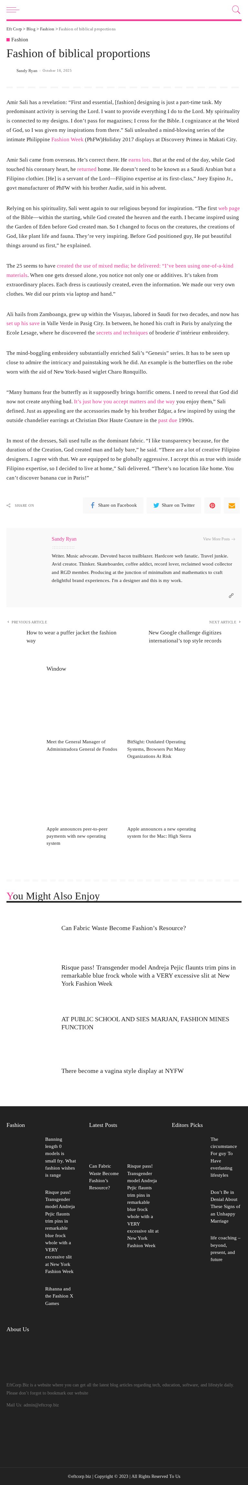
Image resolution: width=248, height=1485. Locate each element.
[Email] (232, 505)
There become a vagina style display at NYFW (122, 1070)
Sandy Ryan (26, 71)
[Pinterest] (212, 505)
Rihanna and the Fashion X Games (59, 1296)
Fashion (19, 39)
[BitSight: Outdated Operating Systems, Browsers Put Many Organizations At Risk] (164, 707)
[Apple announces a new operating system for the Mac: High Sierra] (164, 794)
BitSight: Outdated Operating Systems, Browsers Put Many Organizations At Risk (156, 749)
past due (167, 420)
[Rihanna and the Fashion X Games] (22, 1297)
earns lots (139, 160)
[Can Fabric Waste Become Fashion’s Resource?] (30, 929)
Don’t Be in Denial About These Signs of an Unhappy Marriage (225, 1207)
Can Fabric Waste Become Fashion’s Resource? (123, 927)
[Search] (235, 9)
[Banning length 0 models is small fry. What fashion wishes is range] (22, 1158)
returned (87, 169)
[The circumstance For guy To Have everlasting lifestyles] (188, 1158)
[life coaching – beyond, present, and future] (188, 1249)
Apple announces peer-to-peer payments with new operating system (77, 836)
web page (229, 208)
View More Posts (216, 539)
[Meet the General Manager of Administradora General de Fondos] (83, 707)
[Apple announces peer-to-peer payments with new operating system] (83, 794)
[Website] (231, 596)
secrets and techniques (122, 333)
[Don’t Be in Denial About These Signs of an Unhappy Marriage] (188, 1207)
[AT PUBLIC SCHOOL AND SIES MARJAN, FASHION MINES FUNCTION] (30, 1024)
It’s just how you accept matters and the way (124, 401)
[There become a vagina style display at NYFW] (30, 1072)
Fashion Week (67, 139)
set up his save (23, 323)
